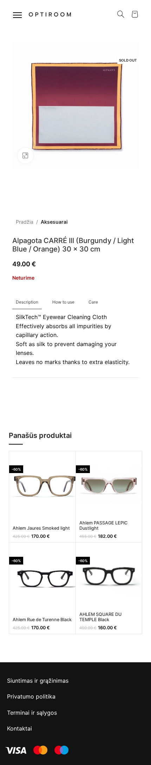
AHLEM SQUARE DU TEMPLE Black (100, 617)
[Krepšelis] (135, 14)
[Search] (121, 14)
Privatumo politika (31, 696)
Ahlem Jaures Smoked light (41, 528)
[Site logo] (50, 14)
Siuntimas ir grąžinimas (37, 680)
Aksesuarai (54, 222)
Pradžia (24, 222)
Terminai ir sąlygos (32, 712)
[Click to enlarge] (25, 156)
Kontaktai (19, 728)
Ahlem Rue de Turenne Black (42, 619)
